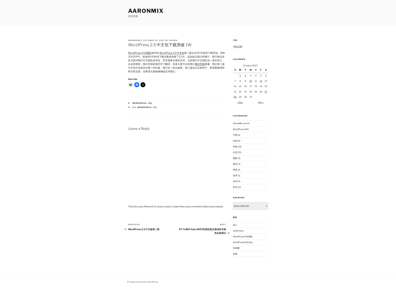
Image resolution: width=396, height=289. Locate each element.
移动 (235, 164)
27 (266, 91)
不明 (235, 135)
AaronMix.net (239, 123)
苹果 (235, 169)
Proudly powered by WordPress (142, 281)
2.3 (134, 107)
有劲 (235, 146)
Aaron (173, 40)
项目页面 (200, 64)
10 (250, 81)
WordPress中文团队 (243, 236)
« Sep (240, 102)
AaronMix (146, 10)
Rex (235, 225)
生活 (150, 103)
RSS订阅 (237, 46)
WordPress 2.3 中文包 (171, 52)
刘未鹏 (236, 248)
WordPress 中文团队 (139, 52)
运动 (235, 181)
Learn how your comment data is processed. (198, 206)
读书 (235, 175)
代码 (235, 140)
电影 (235, 158)
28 (235, 97)
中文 (155, 107)
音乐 (235, 187)
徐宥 (235, 254)
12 (261, 81)
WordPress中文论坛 (243, 242)
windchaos (238, 230)
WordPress (139, 103)
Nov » (261, 102)
